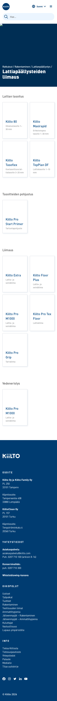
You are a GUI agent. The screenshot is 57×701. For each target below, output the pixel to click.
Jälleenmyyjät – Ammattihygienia (20, 619)
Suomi (40, 6)
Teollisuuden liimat (12, 608)
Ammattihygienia (11, 611)
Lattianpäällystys (41, 66)
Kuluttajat (7, 622)
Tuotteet (6, 600)
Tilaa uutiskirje (10, 666)
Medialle (7, 662)
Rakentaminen (22, 66)
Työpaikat (7, 597)
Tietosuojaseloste (11, 651)
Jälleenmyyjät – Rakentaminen (18, 615)
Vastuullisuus (9, 626)
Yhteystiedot (8, 655)
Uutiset (6, 593)
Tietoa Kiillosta (10, 648)
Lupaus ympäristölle (13, 630)
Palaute (6, 659)
